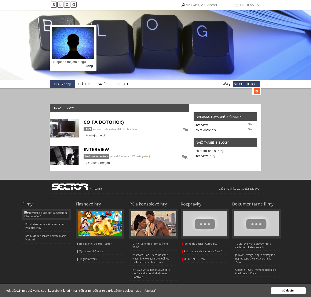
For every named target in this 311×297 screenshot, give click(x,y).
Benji (89, 66)
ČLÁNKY (84, 84)
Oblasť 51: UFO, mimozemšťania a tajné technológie (255, 271)
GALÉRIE (104, 84)
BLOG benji (62, 84)
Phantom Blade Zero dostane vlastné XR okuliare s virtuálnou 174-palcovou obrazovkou (150, 258)
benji (134, 129)
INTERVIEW (96, 149)
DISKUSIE (125, 84)
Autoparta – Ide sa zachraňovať (202, 251)
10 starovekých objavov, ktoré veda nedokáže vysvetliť (253, 245)
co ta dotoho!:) (205, 130)
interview (201, 125)
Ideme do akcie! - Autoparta (200, 244)
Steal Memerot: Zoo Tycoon (95, 244)
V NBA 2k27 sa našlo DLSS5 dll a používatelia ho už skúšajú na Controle (151, 273)
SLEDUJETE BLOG (246, 84)
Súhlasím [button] (288, 290)
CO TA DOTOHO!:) (104, 122)
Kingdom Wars (87, 259)
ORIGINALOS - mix (194, 259)
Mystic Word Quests (91, 251)
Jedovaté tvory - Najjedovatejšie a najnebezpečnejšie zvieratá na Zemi (255, 258)
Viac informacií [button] (146, 291)
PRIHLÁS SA (249, 5)
